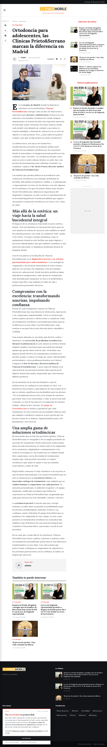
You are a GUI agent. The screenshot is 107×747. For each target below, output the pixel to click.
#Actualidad (85, 711)
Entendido (26, 738)
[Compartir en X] (5, 30)
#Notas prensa (62, 715)
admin (23, 57)
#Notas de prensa (63, 711)
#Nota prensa (97, 711)
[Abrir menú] (5, 10)
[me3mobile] (53, 8)
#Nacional (82, 715)
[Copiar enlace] (5, 41)
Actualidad (22, 21)
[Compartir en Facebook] (5, 25)
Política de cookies (98, 744)
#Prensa (73, 715)
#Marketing (92, 715)
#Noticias (75, 711)
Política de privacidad (84, 744)
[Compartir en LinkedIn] (5, 36)
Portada (14, 21)
